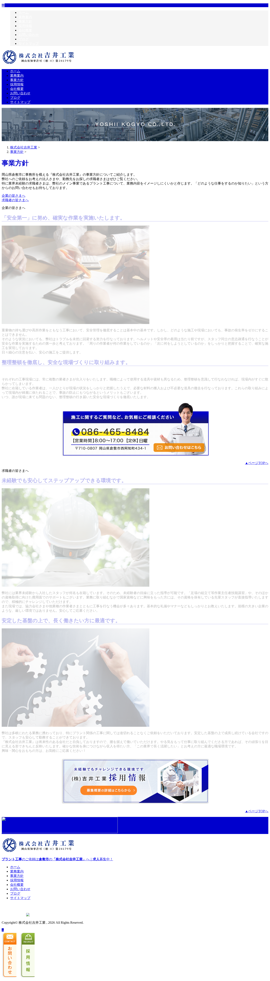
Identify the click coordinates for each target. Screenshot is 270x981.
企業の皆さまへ (13, 195)
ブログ (24, 39)
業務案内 (25, 17)
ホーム (24, 12)
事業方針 (25, 21)
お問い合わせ (29, 34)
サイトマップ (29, 43)
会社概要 (25, 30)
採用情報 (25, 26)
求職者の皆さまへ (15, 200)
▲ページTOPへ (256, 463)
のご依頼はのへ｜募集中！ (57, 859)
